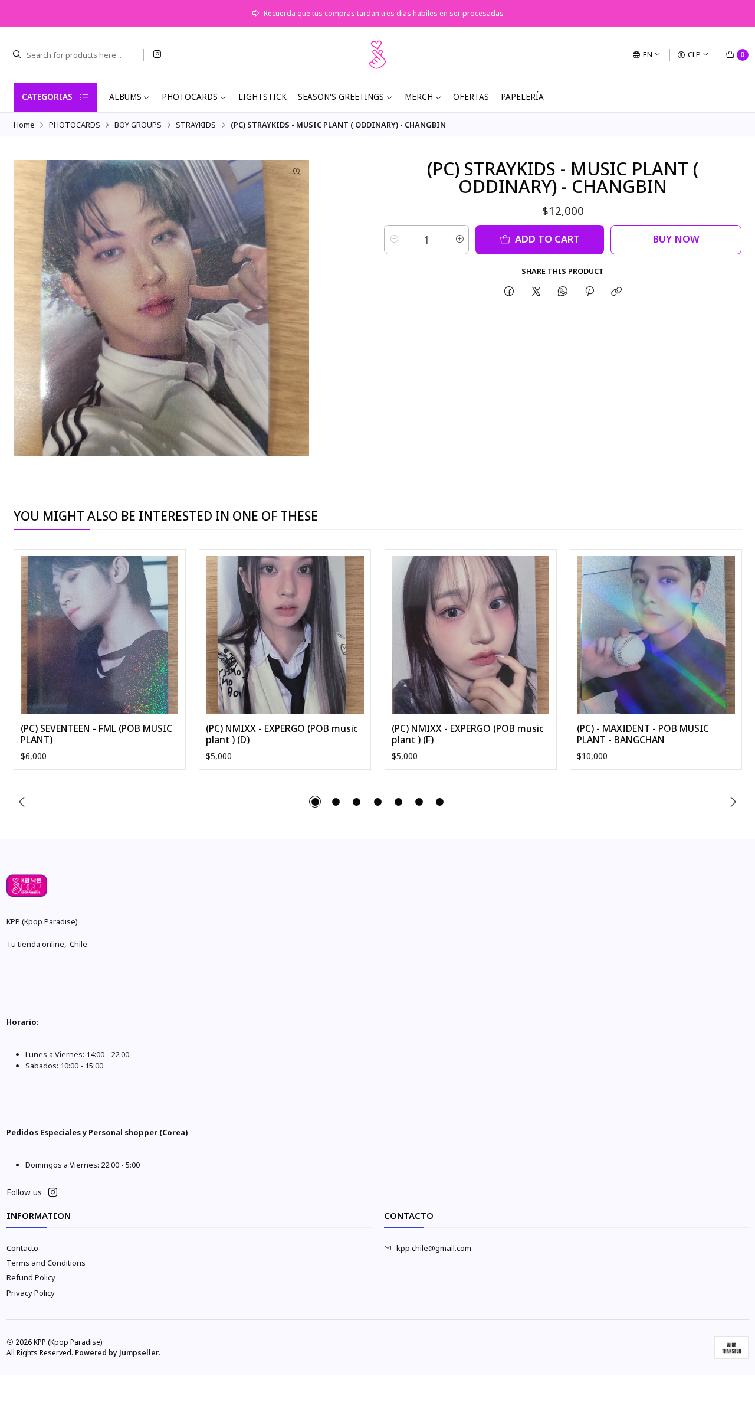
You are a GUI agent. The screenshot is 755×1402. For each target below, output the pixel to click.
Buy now (676, 239)
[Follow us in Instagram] (157, 55)
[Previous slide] (22, 802)
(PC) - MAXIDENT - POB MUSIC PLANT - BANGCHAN (643, 735)
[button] (315, 802)
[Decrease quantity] (394, 240)
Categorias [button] (47, 96)
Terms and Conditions (46, 1262)
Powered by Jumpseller (117, 1353)
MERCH (419, 96)
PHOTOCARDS (190, 96)
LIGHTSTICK (262, 96)
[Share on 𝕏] (536, 291)
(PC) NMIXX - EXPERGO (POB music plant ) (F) (468, 735)
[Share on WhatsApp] (562, 291)
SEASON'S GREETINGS (341, 96)
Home (24, 125)
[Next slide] (733, 802)
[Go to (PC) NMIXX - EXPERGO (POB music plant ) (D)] (285, 635)
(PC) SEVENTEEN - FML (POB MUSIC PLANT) (96, 735)
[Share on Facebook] (509, 291)
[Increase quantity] (459, 240)
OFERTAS (471, 96)
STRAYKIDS (196, 125)
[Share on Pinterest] (589, 291)
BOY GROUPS (138, 125)
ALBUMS (125, 96)
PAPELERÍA (522, 96)
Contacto (22, 1248)
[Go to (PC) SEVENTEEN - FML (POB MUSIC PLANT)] (100, 635)
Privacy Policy (30, 1292)
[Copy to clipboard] (617, 291)
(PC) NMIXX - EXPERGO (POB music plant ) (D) (282, 735)
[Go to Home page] (377, 55)
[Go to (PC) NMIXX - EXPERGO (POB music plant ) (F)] (471, 635)
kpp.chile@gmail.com (433, 1248)
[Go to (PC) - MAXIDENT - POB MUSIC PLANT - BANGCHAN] (656, 635)
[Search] (16, 55)
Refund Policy (30, 1277)
